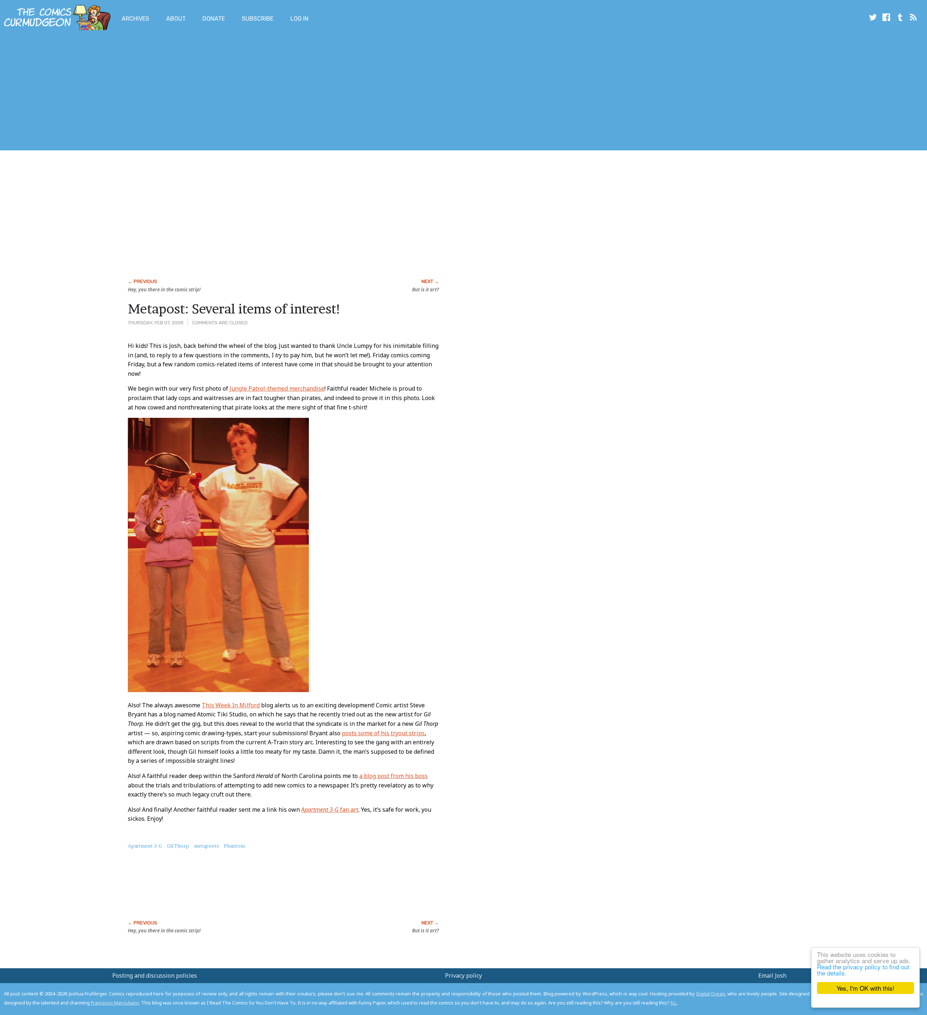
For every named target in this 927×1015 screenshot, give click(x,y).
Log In (299, 18)
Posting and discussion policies (154, 975)
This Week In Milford (231, 705)
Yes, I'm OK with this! (865, 988)
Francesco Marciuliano (115, 1002)
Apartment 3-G (145, 846)
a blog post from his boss (393, 776)
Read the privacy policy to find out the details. (863, 969)
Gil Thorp (178, 846)
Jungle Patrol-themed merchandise (277, 388)
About (176, 18)
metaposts (206, 846)
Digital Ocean (710, 993)
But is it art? (425, 289)
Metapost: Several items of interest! (234, 309)
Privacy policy (463, 975)
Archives (135, 18)
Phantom (234, 846)
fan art (329, 810)
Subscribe (257, 18)
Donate (213, 18)
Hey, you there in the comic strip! (164, 289)
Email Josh (772, 975)
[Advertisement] (132, 91)
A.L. (674, 1002)
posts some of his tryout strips (383, 733)
